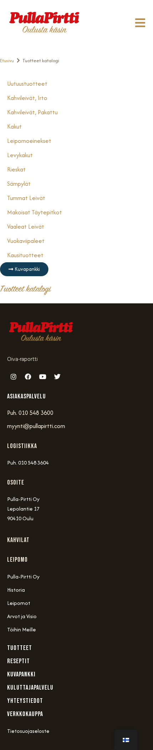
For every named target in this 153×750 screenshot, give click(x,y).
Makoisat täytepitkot (34, 212)
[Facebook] (28, 376)
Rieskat (16, 169)
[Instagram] (13, 376)
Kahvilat (18, 540)
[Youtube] (42, 376)
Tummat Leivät (26, 198)
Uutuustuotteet (27, 83)
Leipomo (17, 559)
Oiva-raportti (22, 359)
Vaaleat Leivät (25, 226)
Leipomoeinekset (29, 140)
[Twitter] (57, 376)
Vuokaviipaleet (25, 241)
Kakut (14, 126)
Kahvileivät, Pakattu (32, 112)
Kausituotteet (25, 255)
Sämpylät (19, 183)
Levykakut (20, 155)
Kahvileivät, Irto (27, 98)
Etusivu (7, 60)
